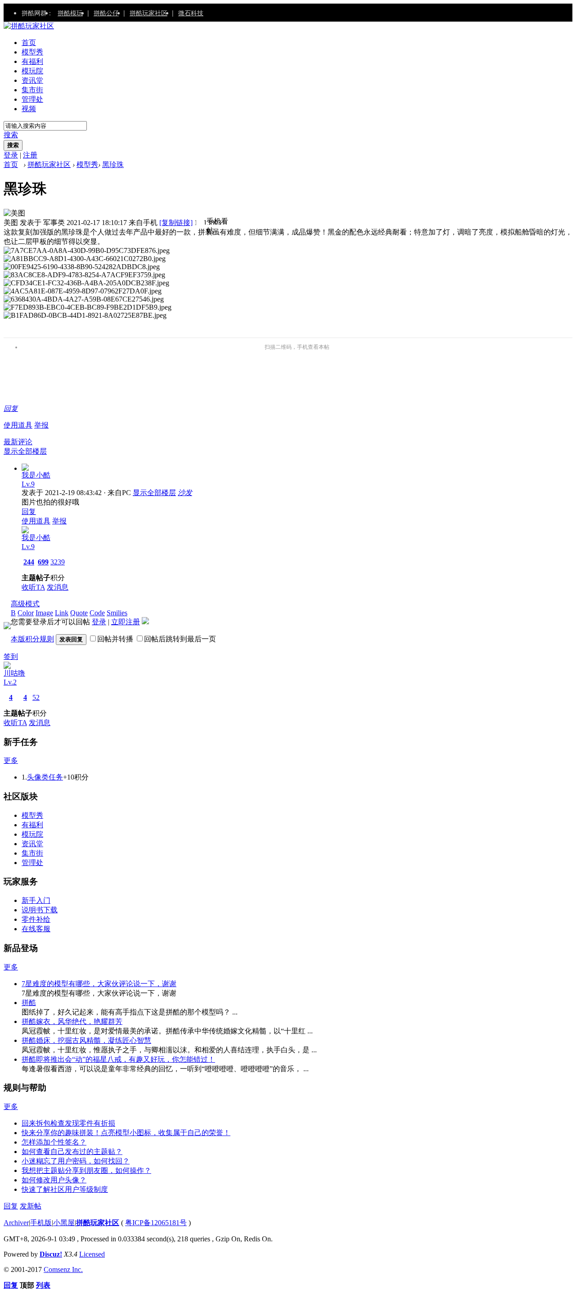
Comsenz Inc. (63, 1269)
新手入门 (36, 900)
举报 (41, 425)
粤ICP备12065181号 (156, 1222)
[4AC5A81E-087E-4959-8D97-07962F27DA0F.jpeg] (83, 291)
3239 (57, 562)
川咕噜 (14, 673)
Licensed (92, 1254)
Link (61, 613)
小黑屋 (64, 1222)
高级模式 (25, 604)
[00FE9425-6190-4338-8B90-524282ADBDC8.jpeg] (82, 267)
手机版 (41, 1222)
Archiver (16, 1222)
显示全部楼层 (25, 451)
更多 (11, 760)
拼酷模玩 (70, 12)
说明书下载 (40, 910)
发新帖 (30, 1206)
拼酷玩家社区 (148, 12)
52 (36, 697)
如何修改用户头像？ (54, 1180)
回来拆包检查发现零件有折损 (68, 1123)
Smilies (117, 613)
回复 (11, 408)
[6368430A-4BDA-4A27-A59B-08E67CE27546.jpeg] (84, 299)
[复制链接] (176, 222)
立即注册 (125, 622)
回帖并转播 (115, 639)
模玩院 (32, 71)
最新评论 (18, 442)
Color (26, 613)
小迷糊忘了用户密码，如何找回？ (76, 1161)
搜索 (11, 135)
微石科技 (190, 12)
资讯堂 (32, 80)
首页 (29, 42)
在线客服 (36, 929)
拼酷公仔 (106, 12)
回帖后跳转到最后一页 (180, 639)
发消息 (57, 587)
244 (28, 562)
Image (44, 613)
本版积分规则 (32, 639)
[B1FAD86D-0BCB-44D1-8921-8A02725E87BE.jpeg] (85, 315)
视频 (29, 109)
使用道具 (18, 425)
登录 (11, 155)
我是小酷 (36, 475)
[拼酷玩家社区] (29, 26)
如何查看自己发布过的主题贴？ (72, 1151)
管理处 (32, 99)
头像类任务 (45, 777)
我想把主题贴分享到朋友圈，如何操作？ (86, 1170)
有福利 (32, 61)
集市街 (32, 90)
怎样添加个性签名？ (54, 1142)
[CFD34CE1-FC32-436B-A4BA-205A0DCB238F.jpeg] (86, 283)
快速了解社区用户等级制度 (65, 1189)
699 (43, 562)
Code (97, 613)
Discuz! (51, 1254)
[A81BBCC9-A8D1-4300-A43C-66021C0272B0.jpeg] (85, 259)
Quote (79, 613)
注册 (30, 155)
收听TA (33, 587)
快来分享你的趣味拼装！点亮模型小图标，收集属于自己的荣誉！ (126, 1132)
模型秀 (32, 52)
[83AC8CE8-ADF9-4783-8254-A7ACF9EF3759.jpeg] (84, 275)
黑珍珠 (113, 164)
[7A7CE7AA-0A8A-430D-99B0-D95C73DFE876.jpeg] (87, 251)
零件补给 (36, 919)
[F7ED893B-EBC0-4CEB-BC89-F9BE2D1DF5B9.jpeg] (87, 307)
